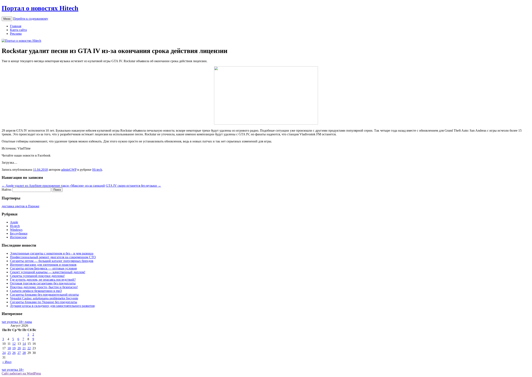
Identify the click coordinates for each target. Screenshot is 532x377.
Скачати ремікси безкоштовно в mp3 (36, 291)
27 (19, 353)
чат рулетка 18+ (13, 369)
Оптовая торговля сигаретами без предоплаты (43, 283)
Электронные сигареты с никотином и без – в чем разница (51, 253)
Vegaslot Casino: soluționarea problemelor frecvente (44, 298)
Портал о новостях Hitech (40, 8)
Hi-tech (97, 169)
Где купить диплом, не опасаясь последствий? (43, 279)
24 (4, 353)
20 (19, 348)
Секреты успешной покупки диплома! (37, 276)
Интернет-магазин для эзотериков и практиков (43, 264)
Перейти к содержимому (30, 18)
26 (14, 353)
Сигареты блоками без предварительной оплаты (44, 294)
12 (14, 343)
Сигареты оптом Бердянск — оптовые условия (43, 268)
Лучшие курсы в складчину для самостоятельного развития (52, 306)
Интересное (18, 237)
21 (24, 348)
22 (29, 348)
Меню (7, 18)
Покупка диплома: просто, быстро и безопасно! (44, 287)
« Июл (6, 362)
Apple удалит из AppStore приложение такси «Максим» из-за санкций (53, 185)
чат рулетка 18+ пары (17, 322)
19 (14, 348)
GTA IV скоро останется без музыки (133, 185)
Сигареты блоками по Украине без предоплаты (43, 302)
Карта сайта (18, 30)
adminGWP (68, 169)
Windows (16, 229)
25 (9, 353)
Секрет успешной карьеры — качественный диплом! (47, 272)
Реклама (16, 33)
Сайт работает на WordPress (21, 373)
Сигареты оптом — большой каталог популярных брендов (51, 261)
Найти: (7, 189)
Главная (15, 26)
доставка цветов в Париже (20, 206)
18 (9, 348)
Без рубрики (18, 233)
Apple (14, 222)
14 (24, 343)
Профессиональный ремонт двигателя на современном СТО (53, 257)
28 (24, 353)
